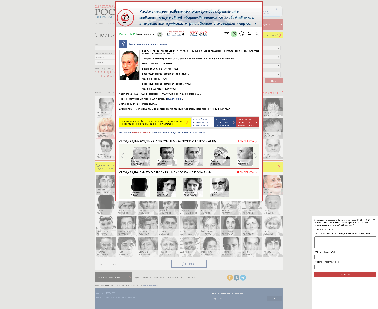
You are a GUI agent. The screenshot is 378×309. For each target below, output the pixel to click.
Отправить (345, 274)
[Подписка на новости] (226, 34)
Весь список (245, 141)
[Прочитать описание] (234, 34)
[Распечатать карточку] (249, 34)
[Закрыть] (257, 34)
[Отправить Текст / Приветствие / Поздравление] (241, 34)
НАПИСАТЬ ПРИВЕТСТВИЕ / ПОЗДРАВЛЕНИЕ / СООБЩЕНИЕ (162, 132)
